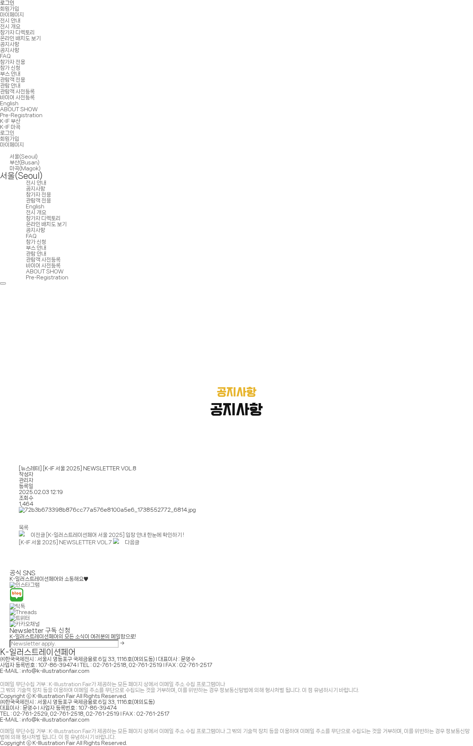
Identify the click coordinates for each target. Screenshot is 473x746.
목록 (23, 528)
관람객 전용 (12, 80)
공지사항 (9, 44)
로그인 (7, 3)
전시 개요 (10, 27)
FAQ (5, 56)
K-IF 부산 (10, 121)
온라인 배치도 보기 (20, 38)
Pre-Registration (21, 115)
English (9, 103)
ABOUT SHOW (19, 109)
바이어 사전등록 (17, 98)
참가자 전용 (12, 62)
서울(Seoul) (24, 157)
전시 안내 (10, 21)
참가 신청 (10, 68)
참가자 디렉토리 (17, 32)
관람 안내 (10, 86)
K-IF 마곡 (10, 127)
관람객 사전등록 (17, 92)
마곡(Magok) (25, 168)
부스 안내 (10, 74)
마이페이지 (12, 15)
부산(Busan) (25, 163)
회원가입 (9, 9)
